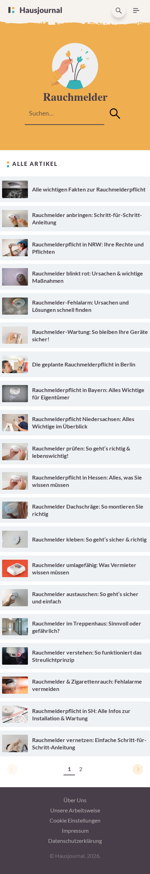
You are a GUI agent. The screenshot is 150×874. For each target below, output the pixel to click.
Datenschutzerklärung (75, 840)
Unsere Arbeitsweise (75, 810)
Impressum (75, 830)
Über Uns (75, 800)
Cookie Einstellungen (75, 820)
